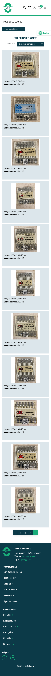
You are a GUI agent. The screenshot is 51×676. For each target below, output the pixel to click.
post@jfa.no (26, 559)
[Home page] (8, 7)
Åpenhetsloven (10, 601)
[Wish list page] (29, 7)
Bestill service (9, 626)
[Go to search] (24, 7)
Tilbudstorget (10, 578)
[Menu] (45, 7)
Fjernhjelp (7, 644)
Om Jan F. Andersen (13, 572)
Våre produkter (10, 589)
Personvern (9, 595)
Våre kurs (8, 583)
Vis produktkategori (13, 29)
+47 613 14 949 (28, 556)
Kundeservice (9, 620)
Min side (7, 638)
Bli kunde (7, 615)
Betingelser (8, 632)
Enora (31, 666)
